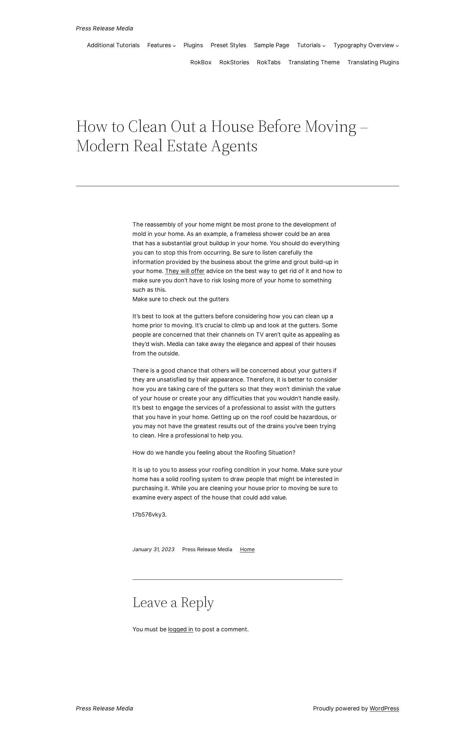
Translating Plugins (373, 62)
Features (159, 45)
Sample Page (271, 45)
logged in (180, 629)
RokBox (201, 62)
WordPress (384, 708)
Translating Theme (314, 62)
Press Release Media (104, 28)
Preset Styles (228, 45)
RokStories (234, 62)
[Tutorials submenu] (324, 45)
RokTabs (268, 62)
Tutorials (309, 45)
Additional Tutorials (113, 45)
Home (247, 549)
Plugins (193, 45)
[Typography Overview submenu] (397, 45)
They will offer (185, 270)
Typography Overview (363, 45)
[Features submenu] (174, 45)
